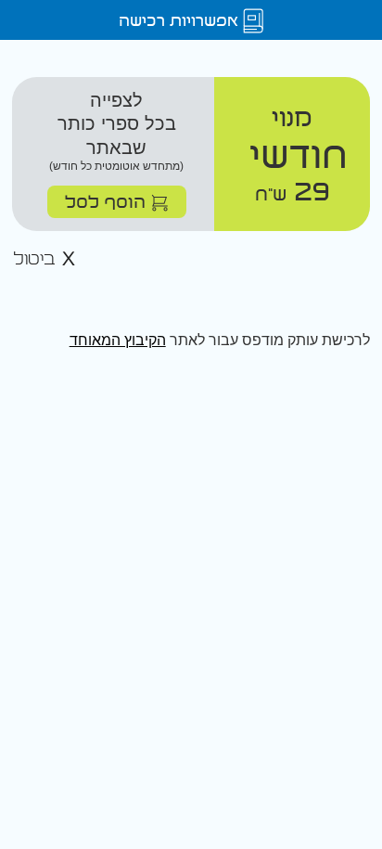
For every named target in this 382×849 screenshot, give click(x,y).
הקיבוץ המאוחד (118, 340)
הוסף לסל (108, 201)
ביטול (37, 259)
